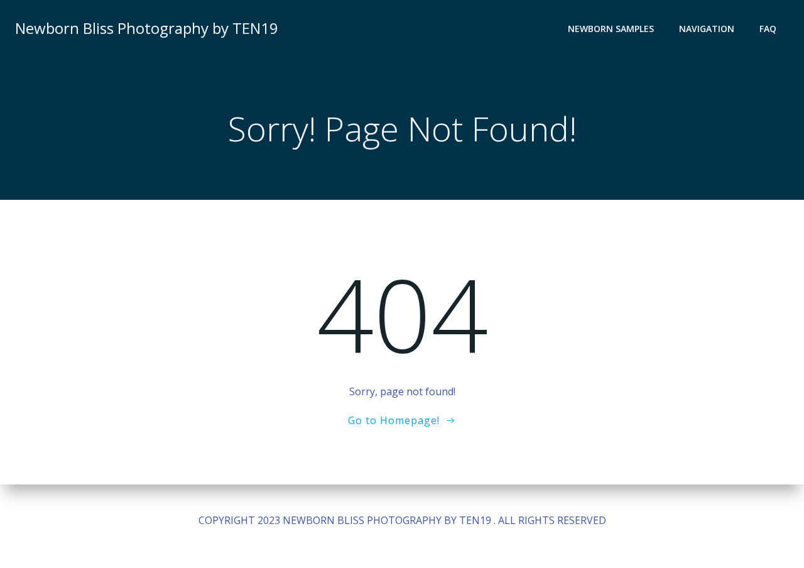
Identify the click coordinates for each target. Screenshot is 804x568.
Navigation (706, 29)
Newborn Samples (611, 29)
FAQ (767, 29)
